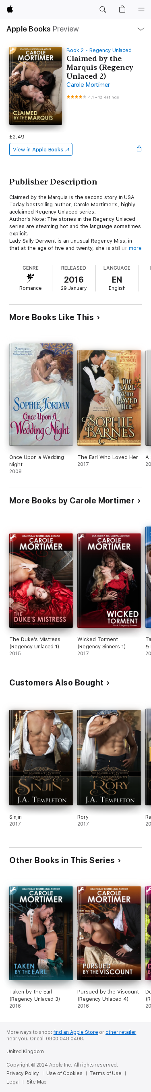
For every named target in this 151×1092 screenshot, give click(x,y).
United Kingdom (25, 1051)
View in (38, 150)
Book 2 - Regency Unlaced (99, 50)
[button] (102, 9)
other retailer (120, 1032)
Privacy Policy (22, 1073)
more (135, 248)
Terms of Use (105, 1073)
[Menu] (141, 9)
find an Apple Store (76, 1032)
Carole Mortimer (88, 84)
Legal (12, 1082)
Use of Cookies (64, 1073)
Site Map (37, 1082)
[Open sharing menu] (139, 149)
